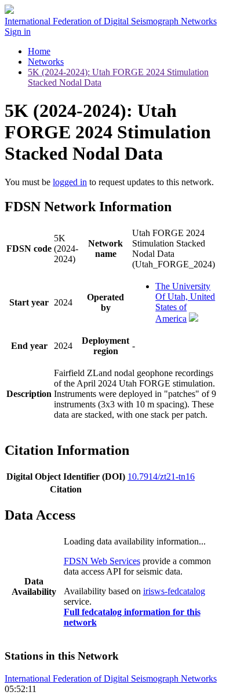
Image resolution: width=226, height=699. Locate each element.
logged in (70, 182)
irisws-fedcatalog (174, 591)
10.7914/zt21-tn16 (161, 476)
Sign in (18, 31)
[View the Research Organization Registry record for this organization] (193, 318)
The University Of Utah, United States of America (185, 302)
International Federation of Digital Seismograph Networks (111, 678)
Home (39, 51)
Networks (46, 62)
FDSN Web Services (102, 561)
